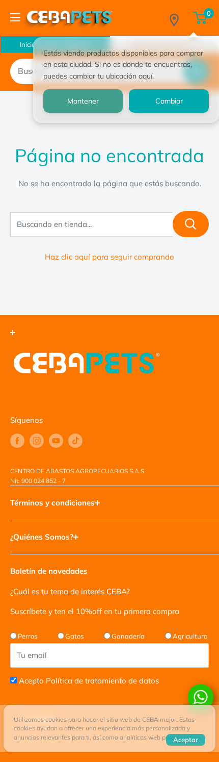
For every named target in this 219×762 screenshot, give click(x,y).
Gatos (74, 636)
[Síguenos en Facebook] (17, 441)
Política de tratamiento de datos (102, 680)
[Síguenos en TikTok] (75, 441)
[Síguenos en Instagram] (37, 441)
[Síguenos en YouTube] (56, 441)
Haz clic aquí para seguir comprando (109, 257)
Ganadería (128, 636)
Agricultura (190, 636)
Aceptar (185, 739)
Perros (27, 636)
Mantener (83, 101)
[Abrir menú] (15, 17)
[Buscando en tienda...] (191, 224)
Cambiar (169, 101)
